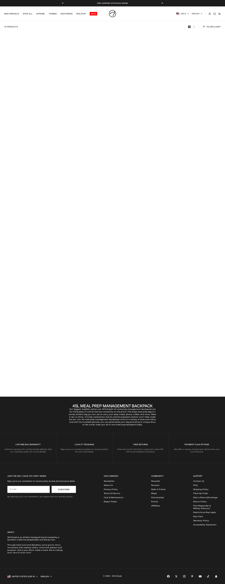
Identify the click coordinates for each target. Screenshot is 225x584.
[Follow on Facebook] (168, 576)
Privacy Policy (111, 489)
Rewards (155, 481)
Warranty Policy (201, 520)
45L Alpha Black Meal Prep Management (28, 91)
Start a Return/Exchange (205, 497)
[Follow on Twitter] (176, 576)
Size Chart (198, 516)
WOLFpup (81, 14)
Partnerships (157, 497)
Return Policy (200, 501)
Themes (53, 14)
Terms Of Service (112, 493)
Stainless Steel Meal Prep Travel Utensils (84, 300)
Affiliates (155, 506)
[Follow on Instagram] (184, 576)
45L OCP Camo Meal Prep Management (140, 231)
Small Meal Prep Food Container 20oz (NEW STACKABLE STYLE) (197, 301)
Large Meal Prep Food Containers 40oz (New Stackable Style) (27, 301)
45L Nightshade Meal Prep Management (84, 91)
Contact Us (198, 481)
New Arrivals (11, 14)
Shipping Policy (200, 489)
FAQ (195, 485)
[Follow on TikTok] (208, 576)
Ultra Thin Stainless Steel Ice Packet (28, 371)
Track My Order (200, 493)
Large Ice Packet (140, 300)
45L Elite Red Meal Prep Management (197, 162)
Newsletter (109, 481)
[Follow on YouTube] (200, 576)
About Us (108, 485)
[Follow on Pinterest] (192, 576)
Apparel (40, 14)
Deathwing (67, 14)
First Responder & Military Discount (202, 507)
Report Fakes (110, 501)
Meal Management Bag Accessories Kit (197, 231)
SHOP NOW (12, 219)
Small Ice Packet (84, 371)
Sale (93, 14)
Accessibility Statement (204, 525)
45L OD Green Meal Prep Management (140, 162)
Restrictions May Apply (204, 512)
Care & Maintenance (114, 497)
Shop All (28, 14)
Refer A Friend (158, 489)
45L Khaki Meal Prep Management (197, 91)
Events (154, 501)
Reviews (155, 485)
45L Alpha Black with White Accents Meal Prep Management (140, 93)
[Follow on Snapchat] (216, 576)
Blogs (154, 493)
